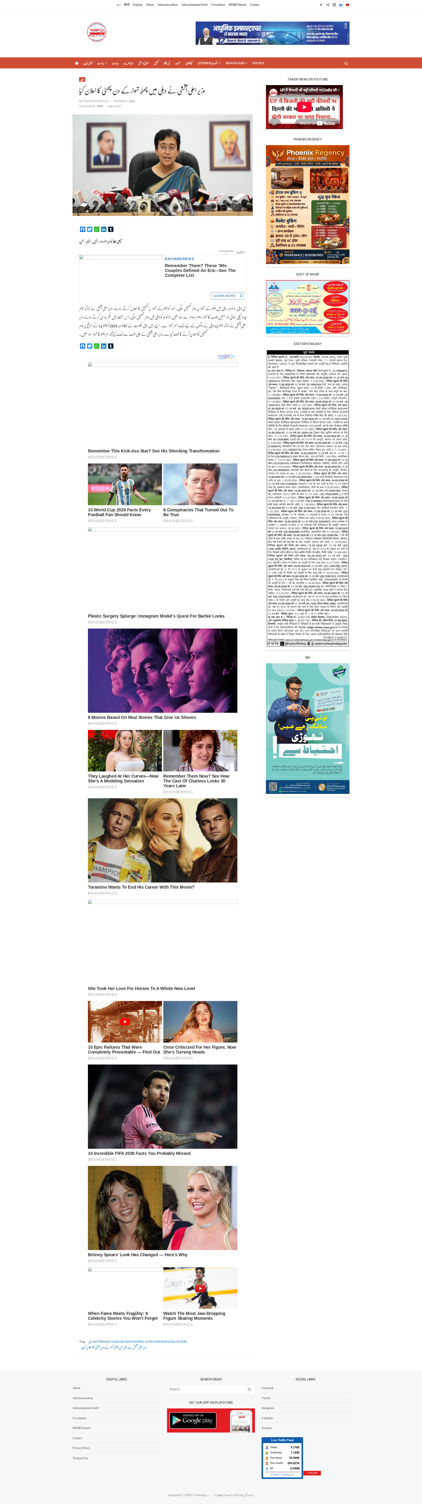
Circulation (218, 4)
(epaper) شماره (207, 63)
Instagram (268, 1407)
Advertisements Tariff (194, 4)
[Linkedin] (341, 4)
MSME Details (237, 4)
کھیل (156, 63)
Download (235, 63)
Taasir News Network (95, 101)
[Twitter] (328, 4)
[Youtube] (347, 4)
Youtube (267, 1427)
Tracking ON (287, 1474)
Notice (258, 63)
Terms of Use (80, 1458)
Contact (254, 4)
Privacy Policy (81, 1447)
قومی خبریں (87, 63)
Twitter (266, 1398)
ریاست (100, 63)
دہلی (82, 79)
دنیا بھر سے (128, 63)
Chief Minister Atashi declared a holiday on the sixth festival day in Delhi (139, 1341)
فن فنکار (166, 63)
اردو (119, 4)
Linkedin (267, 1418)
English (137, 4)
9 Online (275, 1474)
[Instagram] (334, 4)
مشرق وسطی (143, 63)
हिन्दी (126, 4)
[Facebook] (321, 4)
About (150, 4)
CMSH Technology (196, 1495)
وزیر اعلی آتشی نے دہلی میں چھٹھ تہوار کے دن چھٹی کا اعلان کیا (115, 1347)
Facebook (267, 1387)
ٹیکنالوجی (189, 63)
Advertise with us (167, 4)
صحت (178, 63)
